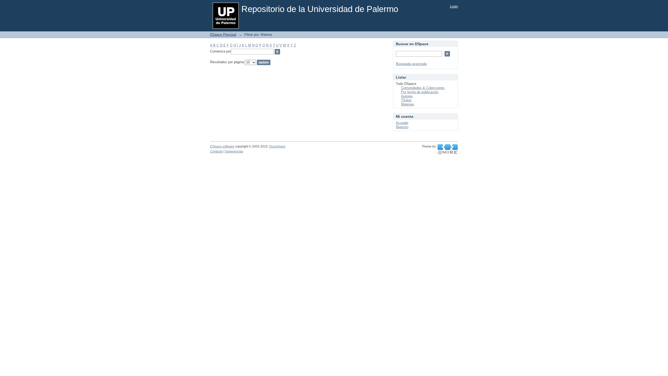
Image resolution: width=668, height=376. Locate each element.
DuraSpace (277, 146)
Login (454, 6)
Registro (402, 127)
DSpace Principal (223, 35)
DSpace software (222, 146)
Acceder (402, 123)
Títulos (406, 100)
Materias (407, 104)
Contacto (216, 151)
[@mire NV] (447, 149)
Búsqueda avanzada (411, 64)
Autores (407, 96)
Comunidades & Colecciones (423, 88)
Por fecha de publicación (419, 92)
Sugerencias (234, 151)
